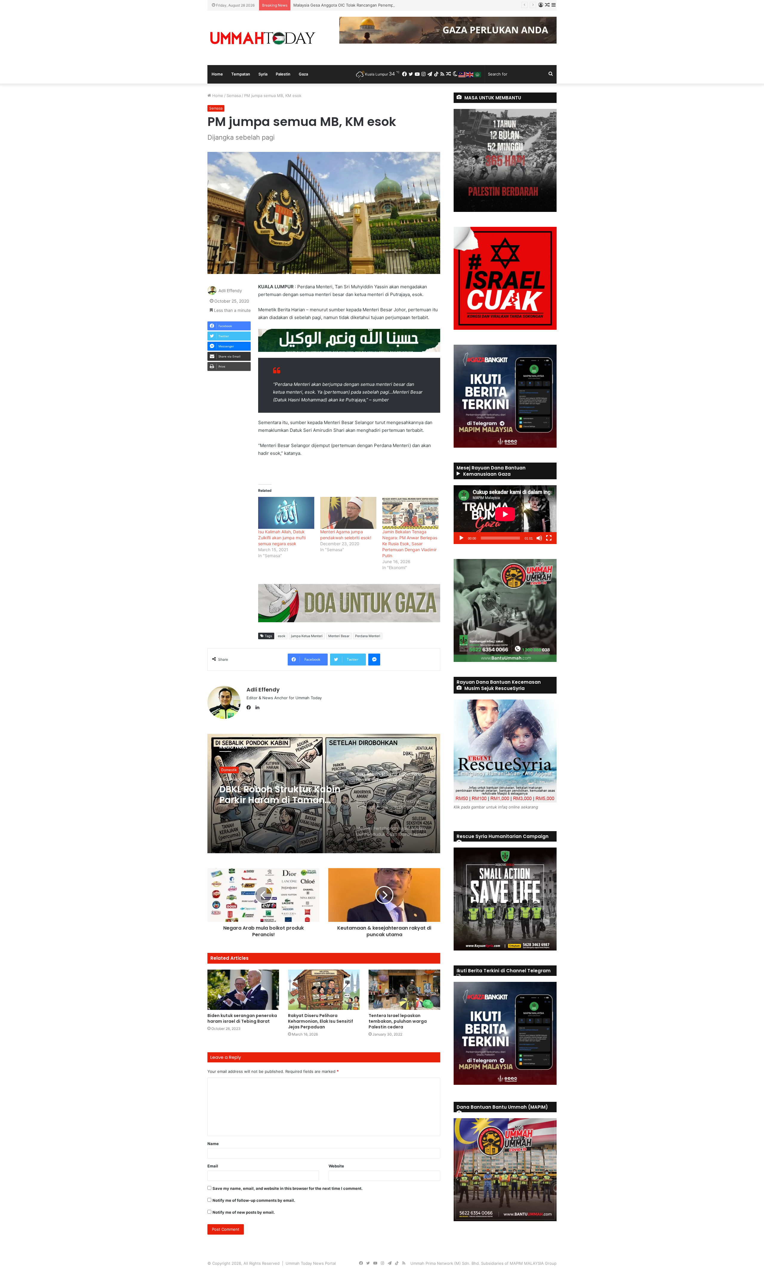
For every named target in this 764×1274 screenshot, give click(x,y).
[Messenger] (374, 660)
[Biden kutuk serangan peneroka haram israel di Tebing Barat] (243, 990)
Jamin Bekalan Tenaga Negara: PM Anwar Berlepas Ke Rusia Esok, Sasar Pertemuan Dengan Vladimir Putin (409, 543)
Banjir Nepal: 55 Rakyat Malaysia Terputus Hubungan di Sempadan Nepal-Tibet (275, 794)
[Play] (461, 538)
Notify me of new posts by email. (243, 1212)
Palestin (283, 74)
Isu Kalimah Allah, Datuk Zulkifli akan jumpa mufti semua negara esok (282, 537)
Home (217, 74)
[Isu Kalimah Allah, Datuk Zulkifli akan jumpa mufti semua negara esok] (286, 513)
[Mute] (539, 538)
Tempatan (240, 74)
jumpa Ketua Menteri (307, 636)
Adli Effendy (230, 290)
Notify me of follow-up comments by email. (253, 1200)
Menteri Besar (338, 636)
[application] (505, 514)
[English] (470, 74)
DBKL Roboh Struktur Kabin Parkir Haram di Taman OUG (344, 5)
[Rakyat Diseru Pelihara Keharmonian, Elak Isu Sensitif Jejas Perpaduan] (324, 990)
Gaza (303, 74)
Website (336, 1166)
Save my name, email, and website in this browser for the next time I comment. (287, 1188)
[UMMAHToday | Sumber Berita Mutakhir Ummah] (262, 38)
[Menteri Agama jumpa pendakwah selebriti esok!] (348, 513)
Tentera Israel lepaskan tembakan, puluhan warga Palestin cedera (398, 1021)
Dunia (226, 770)
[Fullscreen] (549, 538)
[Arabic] (478, 74)
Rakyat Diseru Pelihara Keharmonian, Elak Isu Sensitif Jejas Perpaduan (320, 1021)
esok (281, 636)
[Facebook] (250, 707)
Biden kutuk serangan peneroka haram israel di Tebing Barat (242, 1018)
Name (213, 1143)
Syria (262, 74)
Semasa (234, 95)
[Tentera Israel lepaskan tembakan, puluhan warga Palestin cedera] (404, 990)
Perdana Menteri (367, 636)
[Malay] (462, 74)
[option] (323, 793)
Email (212, 1166)
